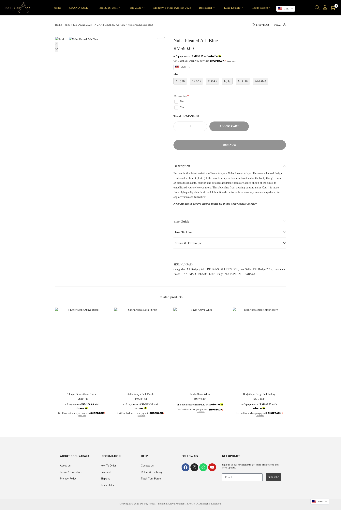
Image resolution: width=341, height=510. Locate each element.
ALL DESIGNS (210, 269)
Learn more (231, 61)
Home (58, 24)
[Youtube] (212, 467)
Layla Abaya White (200, 394)
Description (181, 166)
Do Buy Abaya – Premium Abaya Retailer (162, 503)
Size (176, 73)
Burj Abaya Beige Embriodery (259, 394)
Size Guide (181, 221)
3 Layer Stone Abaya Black (81, 394)
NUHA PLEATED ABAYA (110, 24)
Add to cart (229, 126)
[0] (332, 7)
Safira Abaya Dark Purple (140, 394)
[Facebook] (185, 467)
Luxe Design (216, 274)
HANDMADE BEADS (194, 274)
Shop (67, 24)
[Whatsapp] (203, 467)
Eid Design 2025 (82, 24)
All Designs (193, 269)
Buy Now (229, 144)
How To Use (182, 232)
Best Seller (246, 269)
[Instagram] (194, 467)
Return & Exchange (187, 243)
